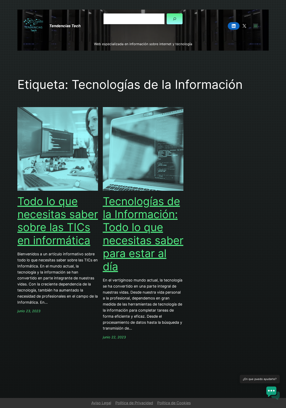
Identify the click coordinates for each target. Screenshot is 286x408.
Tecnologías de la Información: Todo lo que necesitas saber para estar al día (143, 234)
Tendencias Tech (65, 26)
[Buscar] (175, 18)
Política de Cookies (174, 403)
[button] (273, 394)
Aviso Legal (101, 403)
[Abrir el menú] (255, 25)
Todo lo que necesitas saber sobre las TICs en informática (57, 221)
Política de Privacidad (134, 403)
